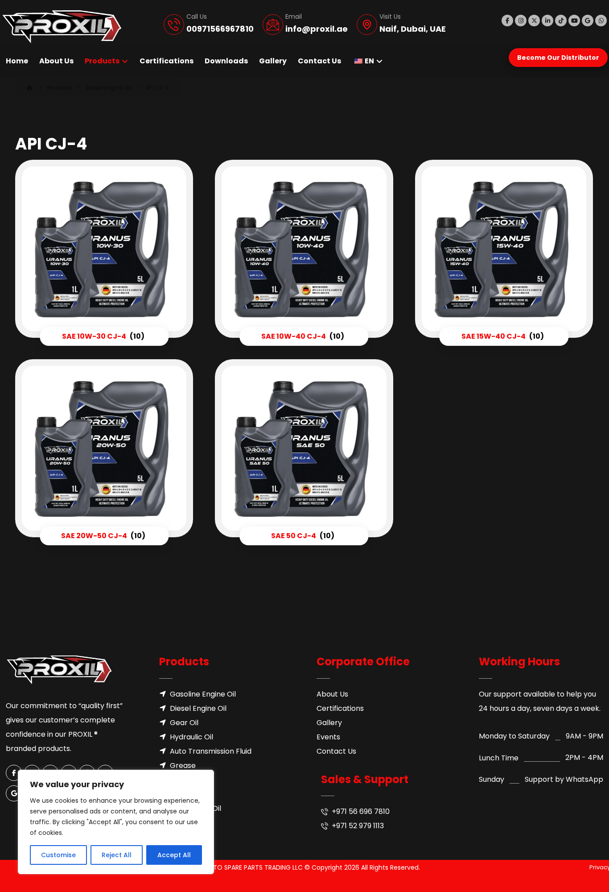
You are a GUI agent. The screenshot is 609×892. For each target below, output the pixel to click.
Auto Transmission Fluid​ (210, 751)
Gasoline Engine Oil (203, 694)
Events (328, 737)
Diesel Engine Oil (198, 708)
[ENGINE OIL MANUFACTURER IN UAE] (62, 27)
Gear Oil (184, 723)
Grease (183, 765)
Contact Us (336, 751)
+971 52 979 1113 (358, 826)
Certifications (340, 708)
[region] (116, 822)
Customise (58, 855)
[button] (507, 20)
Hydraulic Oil (191, 737)
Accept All (174, 855)
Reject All (117, 855)
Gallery (329, 723)
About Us (332, 694)
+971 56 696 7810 (361, 811)
